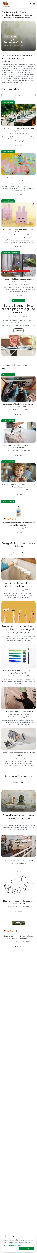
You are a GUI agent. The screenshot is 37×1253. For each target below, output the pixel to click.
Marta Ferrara (13, 183)
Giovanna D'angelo (13, 234)
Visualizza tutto (18, 95)
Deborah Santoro (8, 45)
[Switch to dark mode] (30, 4)
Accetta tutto (26, 1248)
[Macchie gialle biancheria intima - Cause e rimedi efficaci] (18, 36)
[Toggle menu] (34, 4)
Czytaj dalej (18, 330)
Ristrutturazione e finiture (11, 253)
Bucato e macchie (10, 36)
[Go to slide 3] (33, 49)
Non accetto (10, 1248)
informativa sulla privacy (15, 1245)
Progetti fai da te (8, 102)
